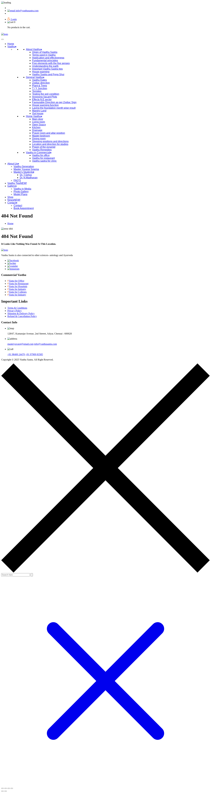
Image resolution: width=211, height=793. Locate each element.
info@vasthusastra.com (27, 10)
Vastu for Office (16, 280)
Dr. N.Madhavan (29, 177)
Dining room (39, 138)
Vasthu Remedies (42, 149)
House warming (40, 71)
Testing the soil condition (45, 94)
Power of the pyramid (43, 147)
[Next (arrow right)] (5, 791)
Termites (36, 91)
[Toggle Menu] (2, 39)
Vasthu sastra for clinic (44, 161)
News (13, 200)
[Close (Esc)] (12, 788)
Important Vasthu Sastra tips (47, 69)
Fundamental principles (45, 60)
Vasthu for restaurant (43, 158)
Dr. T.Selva (26, 175)
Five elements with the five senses (51, 63)
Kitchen (36, 127)
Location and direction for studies (50, 144)
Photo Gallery (21, 191)
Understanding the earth (45, 66)
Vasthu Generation (24, 166)
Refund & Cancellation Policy (22, 316)
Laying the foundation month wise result (54, 108)
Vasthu (11, 46)
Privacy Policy (14, 310)
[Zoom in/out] (2, 788)
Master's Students (23, 172)
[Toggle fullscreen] (5, 788)
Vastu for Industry (17, 289)
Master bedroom (41, 135)
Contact (11, 202)
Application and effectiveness (48, 57)
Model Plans (20, 194)
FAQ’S (17, 180)
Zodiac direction (41, 82)
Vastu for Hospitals (18, 286)
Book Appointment (24, 208)
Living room (38, 122)
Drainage (37, 130)
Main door (37, 119)
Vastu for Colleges (18, 292)
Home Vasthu (33, 116)
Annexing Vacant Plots (44, 96)
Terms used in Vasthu (44, 55)
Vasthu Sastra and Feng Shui (48, 74)
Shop (10, 197)
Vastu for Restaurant (18, 283)
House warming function (45, 105)
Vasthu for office (41, 155)
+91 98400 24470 (16, 354)
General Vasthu (34, 77)
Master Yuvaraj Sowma (26, 169)
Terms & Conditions (17, 308)
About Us (12, 163)
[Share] (8, 788)
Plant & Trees (39, 85)
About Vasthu (33, 49)
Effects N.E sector (42, 99)
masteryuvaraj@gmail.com (20, 344)
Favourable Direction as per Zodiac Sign (54, 102)
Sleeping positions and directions (50, 141)
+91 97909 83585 (34, 354)
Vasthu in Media (22, 188)
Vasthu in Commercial (38, 152)
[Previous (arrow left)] (2, 791)
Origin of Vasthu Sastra (44, 52)
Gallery (11, 186)
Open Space (39, 124)
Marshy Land (39, 110)
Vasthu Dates (39, 80)
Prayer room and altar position (48, 133)
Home (10, 43)
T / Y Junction (39, 88)
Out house (37, 113)
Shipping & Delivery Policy (21, 313)
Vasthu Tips (17, 183)
